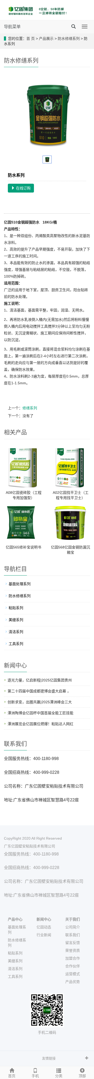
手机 (35, 1076)
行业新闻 (44, 935)
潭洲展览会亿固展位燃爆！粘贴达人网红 (40, 724)
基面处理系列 (20, 584)
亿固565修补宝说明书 (23, 547)
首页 (11, 1076)
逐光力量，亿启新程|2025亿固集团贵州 (40, 680)
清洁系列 (16, 632)
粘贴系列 (16, 608)
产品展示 (46, 38)
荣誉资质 (72, 950)
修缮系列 (29, 408)
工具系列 (16, 644)
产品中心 (15, 919)
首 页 (30, 38)
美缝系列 (16, 620)
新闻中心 (44, 919)
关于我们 (72, 919)
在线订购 (23, 188)
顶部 (82, 1076)
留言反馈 (72, 943)
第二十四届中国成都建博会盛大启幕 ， (39, 691)
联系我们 (72, 935)
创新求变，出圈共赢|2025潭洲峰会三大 (40, 702)
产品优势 (72, 982)
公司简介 (72, 927)
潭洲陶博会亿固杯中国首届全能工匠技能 (40, 713)
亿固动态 (44, 927)
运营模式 (72, 974)
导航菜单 (12, 26)
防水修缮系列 (69, 38)
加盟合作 (72, 958)
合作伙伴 (72, 966)
